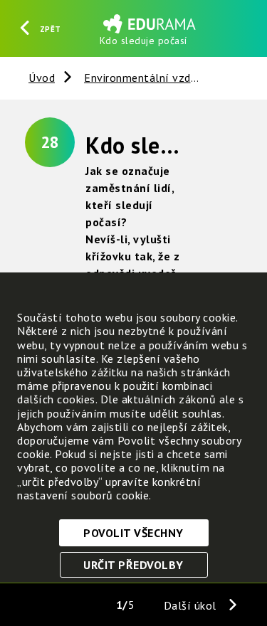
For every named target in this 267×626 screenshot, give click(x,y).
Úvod (41, 77)
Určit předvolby (133, 565)
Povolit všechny (133, 533)
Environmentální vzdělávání (156, 77)
